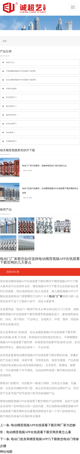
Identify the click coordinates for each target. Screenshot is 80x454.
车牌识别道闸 (11, 89)
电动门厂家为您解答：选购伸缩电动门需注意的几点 (44, 166)
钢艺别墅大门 (11, 106)
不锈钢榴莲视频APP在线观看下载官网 (21, 71)
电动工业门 (10, 62)
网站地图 (6, 451)
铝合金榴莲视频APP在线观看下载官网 (21, 80)
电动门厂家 (56, 296)
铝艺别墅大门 (11, 97)
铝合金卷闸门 (11, 124)
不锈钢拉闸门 (11, 141)
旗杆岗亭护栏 (11, 115)
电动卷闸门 (10, 132)
